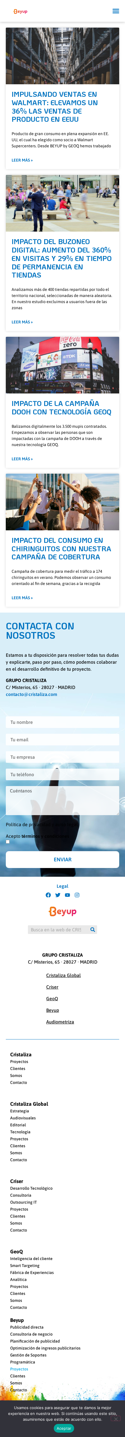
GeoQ (52, 998)
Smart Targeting (25, 1265)
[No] (116, 1418)
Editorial (18, 1125)
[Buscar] (92, 929)
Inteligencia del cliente (31, 1258)
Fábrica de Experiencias (32, 1272)
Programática (22, 1362)
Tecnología (20, 1132)
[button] (116, 11)
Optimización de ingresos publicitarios (45, 1348)
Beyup (52, 1010)
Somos (16, 1075)
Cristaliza (21, 1054)
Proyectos (19, 1061)
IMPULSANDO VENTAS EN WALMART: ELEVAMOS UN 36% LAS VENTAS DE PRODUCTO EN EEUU (55, 107)
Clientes (17, 1068)
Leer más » (22, 160)
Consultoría (20, 1195)
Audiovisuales (23, 1118)
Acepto (37, 836)
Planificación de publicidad (35, 1341)
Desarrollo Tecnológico (31, 1188)
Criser (52, 986)
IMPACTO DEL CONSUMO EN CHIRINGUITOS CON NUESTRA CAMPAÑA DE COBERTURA (61, 548)
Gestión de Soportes (28, 1355)
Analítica (18, 1279)
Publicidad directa (27, 1327)
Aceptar (64, 1428)
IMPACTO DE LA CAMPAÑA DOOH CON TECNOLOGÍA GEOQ (61, 407)
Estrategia (19, 1111)
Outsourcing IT (23, 1202)
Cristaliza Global (63, 975)
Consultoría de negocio (31, 1334)
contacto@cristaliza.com (31, 694)
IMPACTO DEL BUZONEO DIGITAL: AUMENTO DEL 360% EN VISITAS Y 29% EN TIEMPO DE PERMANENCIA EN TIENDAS (62, 258)
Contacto (18, 1082)
